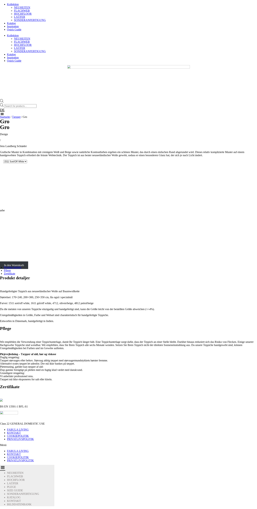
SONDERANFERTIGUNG (30, 20)
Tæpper (16, 116)
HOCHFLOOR (23, 13)
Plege (11, 487)
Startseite (5, 116)
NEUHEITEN (22, 7)
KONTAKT (14, 432)
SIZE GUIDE (15, 490)
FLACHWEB (22, 10)
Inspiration (13, 26)
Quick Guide (14, 29)
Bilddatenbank (19, 504)
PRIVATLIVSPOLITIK (20, 439)
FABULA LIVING (18, 429)
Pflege (7, 270)
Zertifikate (9, 273)
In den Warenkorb (14, 265)
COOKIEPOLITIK (18, 435)
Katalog (11, 23)
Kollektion (13, 4)
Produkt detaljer (12, 267)
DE (2, 110)
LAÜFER (19, 16)
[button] (128, 445)
